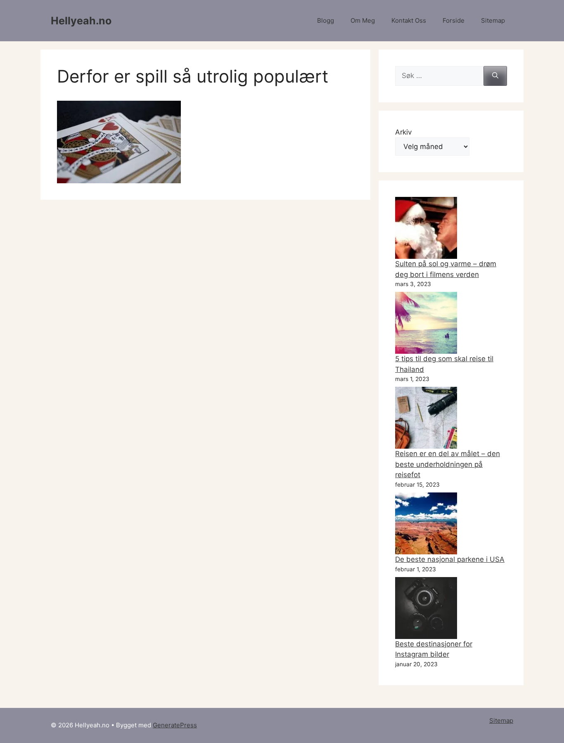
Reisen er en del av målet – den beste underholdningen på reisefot (447, 464)
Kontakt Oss (408, 20)
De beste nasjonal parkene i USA (450, 559)
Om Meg (363, 20)
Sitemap (493, 20)
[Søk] (495, 76)
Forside (453, 20)
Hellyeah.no (81, 20)
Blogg (325, 20)
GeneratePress (175, 725)
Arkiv (403, 132)
